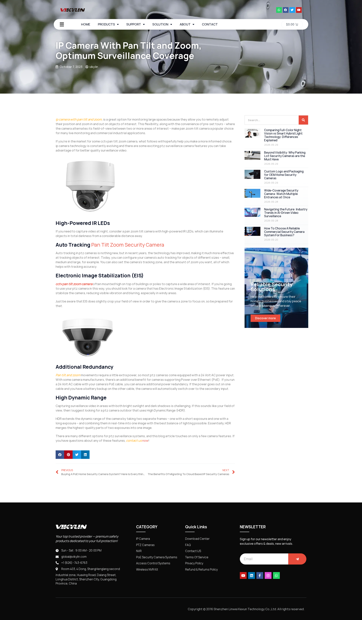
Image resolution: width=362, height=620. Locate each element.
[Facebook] (285, 10)
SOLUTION (160, 24)
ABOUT (185, 24)
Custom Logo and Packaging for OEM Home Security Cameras (284, 174)
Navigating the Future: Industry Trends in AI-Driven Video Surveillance (285, 212)
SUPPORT (133, 24)
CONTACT (210, 24)
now (145, 440)
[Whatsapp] (279, 10)
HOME (85, 24)
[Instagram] (268, 575)
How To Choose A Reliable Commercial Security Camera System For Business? (284, 231)
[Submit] (297, 559)
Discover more (265, 318)
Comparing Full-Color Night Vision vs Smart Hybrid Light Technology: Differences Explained (283, 135)
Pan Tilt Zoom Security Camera (127, 244)
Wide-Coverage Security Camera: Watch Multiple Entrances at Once (281, 193)
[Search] (303, 120)
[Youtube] (299, 10)
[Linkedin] (251, 575)
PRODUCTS (106, 24)
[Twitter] (292, 10)
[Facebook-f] (259, 575)
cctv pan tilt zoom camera (74, 284)
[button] (60, 454)
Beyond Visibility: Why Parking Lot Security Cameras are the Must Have (284, 156)
